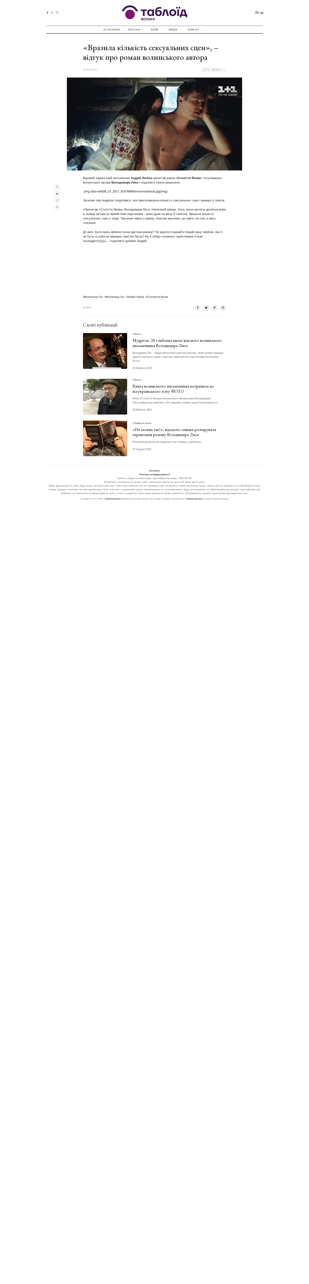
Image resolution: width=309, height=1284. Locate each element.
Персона (134, 29)
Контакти (154, 470)
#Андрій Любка (135, 296)
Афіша (172, 29)
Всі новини (112, 29)
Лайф (154, 29)
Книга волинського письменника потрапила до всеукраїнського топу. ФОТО (173, 388)
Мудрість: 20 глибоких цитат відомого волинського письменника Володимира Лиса (177, 343)
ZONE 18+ (193, 29)
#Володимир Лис (93, 296)
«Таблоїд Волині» (113, 499)
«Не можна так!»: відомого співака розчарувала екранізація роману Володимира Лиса (174, 432)
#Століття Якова (157, 296)
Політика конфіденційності (154, 474)
